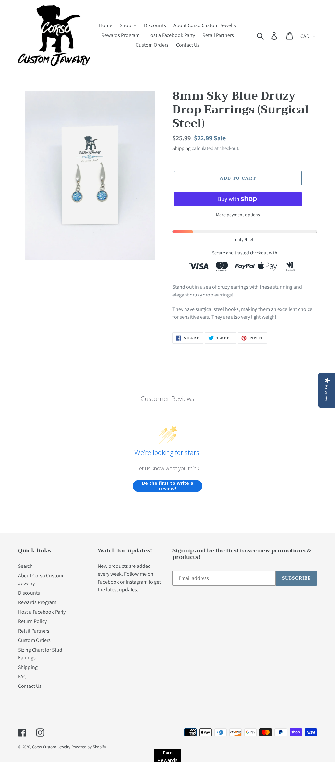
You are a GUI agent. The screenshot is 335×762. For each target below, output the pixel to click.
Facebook (108, 581)
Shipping (181, 148)
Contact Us (30, 686)
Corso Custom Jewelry (51, 747)
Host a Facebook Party (42, 611)
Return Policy (32, 621)
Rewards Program (37, 602)
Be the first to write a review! (167, 486)
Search (25, 566)
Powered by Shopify (88, 747)
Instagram (137, 581)
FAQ (22, 676)
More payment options (238, 215)
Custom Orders (34, 640)
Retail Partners (33, 630)
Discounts (29, 592)
